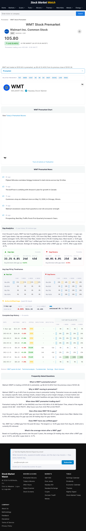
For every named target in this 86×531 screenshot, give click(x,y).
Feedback (5, 515)
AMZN (25, 78)
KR (39, 78)
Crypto (47, 492)
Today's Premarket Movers (16, 115)
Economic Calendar (73, 485)
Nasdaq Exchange (51, 488)
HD (36, 78)
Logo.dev (7, 489)
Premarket (4, 20)
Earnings (50, 369)
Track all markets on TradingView (43, 162)
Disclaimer (5, 519)
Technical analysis (28, 369)
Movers (39, 8)
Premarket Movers (30, 478)
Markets (11, 8)
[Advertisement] (43, 57)
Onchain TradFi (50, 495)
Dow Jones (49, 481)
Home (4, 8)
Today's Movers (29, 481)
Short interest (59, 369)
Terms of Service (8, 522)
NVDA (66, 78)
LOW (60, 78)
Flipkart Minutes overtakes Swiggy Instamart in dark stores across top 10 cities (36, 180)
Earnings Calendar (72, 478)
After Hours (27, 485)
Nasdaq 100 (49, 485)
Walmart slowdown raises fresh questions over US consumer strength (32, 209)
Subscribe (68, 462)
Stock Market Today (73, 495)
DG (43, 78)
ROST (48, 78)
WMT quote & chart (14, 369)
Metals (68, 8)
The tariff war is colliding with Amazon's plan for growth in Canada (31, 190)
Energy (78, 8)
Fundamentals (41, 369)
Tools (30, 8)
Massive (11, 486)
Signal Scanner (28, 488)
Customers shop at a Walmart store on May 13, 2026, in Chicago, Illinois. (33, 199)
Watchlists (60, 8)
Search (80, 13)
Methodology (6, 512)
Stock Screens (28, 492)
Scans (21, 8)
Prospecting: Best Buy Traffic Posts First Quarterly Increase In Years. (32, 218)
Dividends (69, 481)
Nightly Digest (71, 492)
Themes (49, 8)
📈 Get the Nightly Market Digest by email (28, 452)
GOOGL (54, 78)
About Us (5, 508)
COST (30, 78)
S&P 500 (48, 478)
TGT (19, 78)
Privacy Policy (7, 526)
